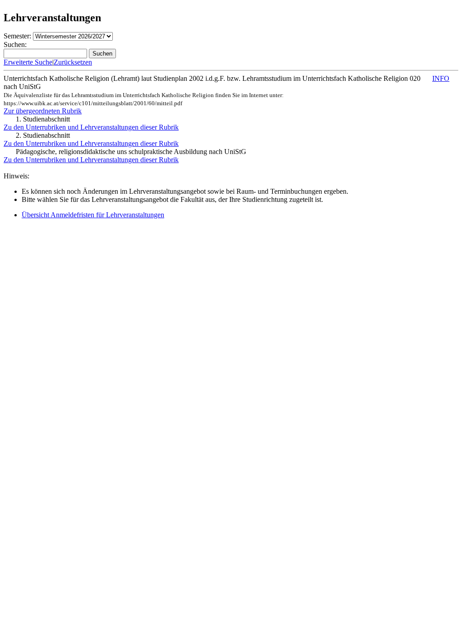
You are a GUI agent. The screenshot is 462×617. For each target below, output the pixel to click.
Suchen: (15, 44)
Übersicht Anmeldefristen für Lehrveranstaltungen (93, 215)
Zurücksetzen (73, 62)
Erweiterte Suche (28, 62)
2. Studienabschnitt (43, 135)
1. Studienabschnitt (43, 119)
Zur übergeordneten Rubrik (43, 111)
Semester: (17, 36)
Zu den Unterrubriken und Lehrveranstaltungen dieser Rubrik (91, 127)
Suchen (102, 53)
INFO (440, 78)
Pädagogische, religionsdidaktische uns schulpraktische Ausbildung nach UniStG (131, 151)
